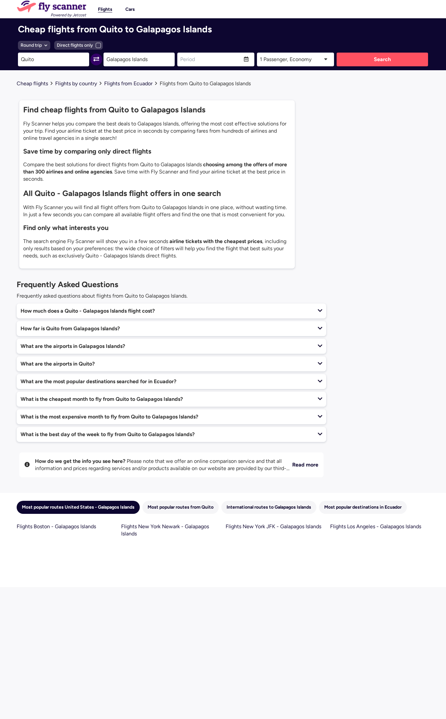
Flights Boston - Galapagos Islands (56, 526)
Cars (130, 9)
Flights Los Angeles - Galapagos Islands (375, 526)
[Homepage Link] (51, 6)
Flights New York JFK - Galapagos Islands (273, 526)
